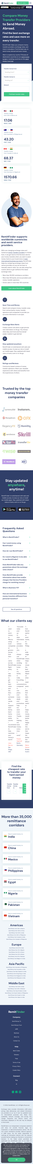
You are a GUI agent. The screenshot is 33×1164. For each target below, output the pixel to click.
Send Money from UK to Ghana (16, 954)
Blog (16, 1080)
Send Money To (16, 1021)
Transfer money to (9, 77)
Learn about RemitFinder (16, 288)
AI (16, 1084)
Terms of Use (16, 1062)
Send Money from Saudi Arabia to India (16, 991)
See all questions (16, 609)
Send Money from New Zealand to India (16, 971)
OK (17, 1160)
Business (16, 1033)
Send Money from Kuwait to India (16, 995)
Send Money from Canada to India (16, 937)
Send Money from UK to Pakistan (16, 956)
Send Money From (16, 1025)
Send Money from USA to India (16, 933)
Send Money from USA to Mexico (16, 928)
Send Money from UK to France (16, 952)
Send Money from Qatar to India (16, 997)
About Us (16, 1037)
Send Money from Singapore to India (16, 976)
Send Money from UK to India (16, 948)
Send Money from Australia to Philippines (16, 967)
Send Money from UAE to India (16, 986)
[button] (2, 689)
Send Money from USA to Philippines (16, 935)
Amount (6, 85)
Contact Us (16, 1041)
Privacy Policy (23, 1154)
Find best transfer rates (16, 94)
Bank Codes (16, 1050)
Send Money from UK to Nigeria (16, 950)
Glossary (16, 1054)
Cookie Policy (16, 1155)
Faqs (16, 1058)
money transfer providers (16, 252)
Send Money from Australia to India (16, 969)
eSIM (16, 1029)
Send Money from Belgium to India (16, 958)
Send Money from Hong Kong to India (16, 973)
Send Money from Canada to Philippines (16, 939)
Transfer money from (10, 68)
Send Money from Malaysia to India (16, 978)
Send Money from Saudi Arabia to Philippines (16, 993)
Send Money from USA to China (16, 930)
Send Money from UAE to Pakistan (16, 988)
